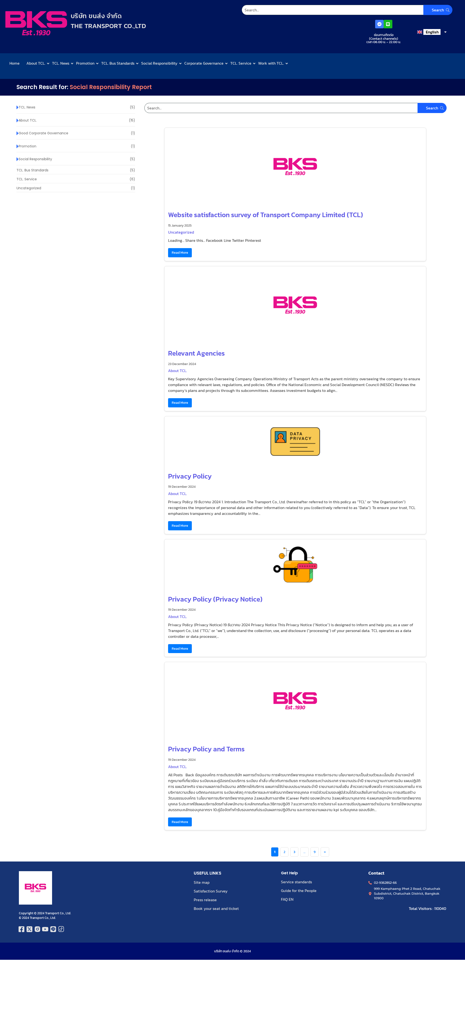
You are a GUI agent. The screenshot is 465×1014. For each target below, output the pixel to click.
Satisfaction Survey (211, 891)
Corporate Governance (204, 63)
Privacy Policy (190, 476)
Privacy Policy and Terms (206, 749)
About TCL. (35, 63)
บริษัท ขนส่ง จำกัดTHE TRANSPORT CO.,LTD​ (108, 21)
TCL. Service (240, 63)
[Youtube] (45, 929)
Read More (180, 252)
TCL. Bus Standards (117, 63)
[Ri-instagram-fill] (37, 929)
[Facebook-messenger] (379, 24)
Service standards (296, 882)
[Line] (388, 24)
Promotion (85, 63)
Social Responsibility (159, 63)
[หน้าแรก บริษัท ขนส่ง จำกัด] (36, 23)
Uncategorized (181, 232)
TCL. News (60, 63)
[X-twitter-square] (29, 929)
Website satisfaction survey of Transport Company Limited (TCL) (265, 215)
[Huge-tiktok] (61, 929)
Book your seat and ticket (216, 908)
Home (14, 63)
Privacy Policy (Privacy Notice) (215, 599)
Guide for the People (299, 890)
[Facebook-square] (22, 929)
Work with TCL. (271, 63)
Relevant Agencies (196, 353)
